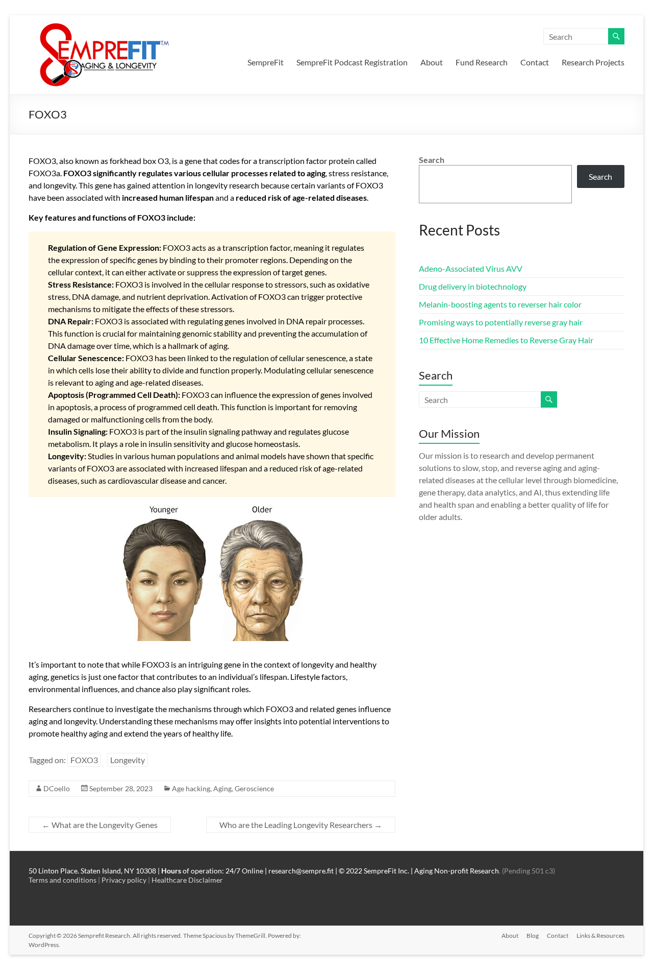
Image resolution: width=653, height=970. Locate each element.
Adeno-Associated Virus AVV (470, 268)
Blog (532, 935)
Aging (222, 788)
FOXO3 (84, 760)
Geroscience (254, 788)
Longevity (127, 760)
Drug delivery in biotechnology (472, 286)
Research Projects (593, 62)
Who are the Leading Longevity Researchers (300, 825)
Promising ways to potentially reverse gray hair (501, 322)
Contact (534, 62)
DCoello (56, 788)
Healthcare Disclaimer (187, 880)
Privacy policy (124, 880)
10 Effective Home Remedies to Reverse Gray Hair (506, 340)
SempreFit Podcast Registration (352, 62)
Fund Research (482, 62)
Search (431, 159)
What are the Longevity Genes (100, 825)
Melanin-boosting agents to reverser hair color (500, 304)
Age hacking (191, 788)
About (431, 62)
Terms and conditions (62, 880)
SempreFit (265, 62)
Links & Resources (600, 935)
